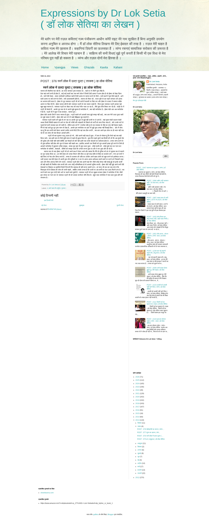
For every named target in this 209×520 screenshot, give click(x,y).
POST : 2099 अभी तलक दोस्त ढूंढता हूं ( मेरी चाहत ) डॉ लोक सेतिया (157, 270)
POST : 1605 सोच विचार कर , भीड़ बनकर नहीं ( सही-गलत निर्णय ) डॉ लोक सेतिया (157, 219)
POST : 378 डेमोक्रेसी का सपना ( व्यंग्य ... (150, 429)
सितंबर (139, 447)
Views (74, 67)
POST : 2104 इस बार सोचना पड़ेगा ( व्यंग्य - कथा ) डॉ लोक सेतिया (156, 321)
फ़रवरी (139, 470)
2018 (137, 403)
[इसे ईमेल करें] (71, 184)
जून (138, 457)
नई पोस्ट (44, 205)
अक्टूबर (140, 443)
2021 (137, 394)
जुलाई (139, 453)
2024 (137, 384)
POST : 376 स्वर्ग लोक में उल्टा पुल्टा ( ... (150, 436)
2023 (137, 387)
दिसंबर (139, 423)
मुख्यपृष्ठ (81, 205)
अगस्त (139, 450)
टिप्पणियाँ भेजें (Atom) (54, 209)
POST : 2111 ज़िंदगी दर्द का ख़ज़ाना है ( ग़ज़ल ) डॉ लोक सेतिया (157, 303)
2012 (137, 478)
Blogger (111, 514)
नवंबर (139, 426)
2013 (137, 420)
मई (138, 460)
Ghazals (89, 67)
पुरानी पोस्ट (120, 205)
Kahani (118, 67)
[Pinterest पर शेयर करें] (82, 184)
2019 (137, 400)
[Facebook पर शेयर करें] (79, 184)
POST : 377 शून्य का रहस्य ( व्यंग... (148, 432)
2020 (137, 397)
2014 (137, 417)
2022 (137, 390)
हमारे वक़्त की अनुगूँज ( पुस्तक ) (57, 188)
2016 (137, 410)
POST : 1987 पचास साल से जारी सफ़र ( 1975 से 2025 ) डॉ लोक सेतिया (157, 200)
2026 (137, 377)
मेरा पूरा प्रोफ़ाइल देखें (139, 100)
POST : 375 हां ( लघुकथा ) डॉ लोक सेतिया (151, 439)
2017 (137, 407)
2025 (137, 380)
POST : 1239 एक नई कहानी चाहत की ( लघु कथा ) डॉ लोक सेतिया (156, 253)
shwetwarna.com (47, 493)
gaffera (96, 514)
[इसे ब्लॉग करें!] (74, 184)
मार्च (138, 467)
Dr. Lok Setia (154, 82)
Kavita (104, 67)
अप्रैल (139, 463)
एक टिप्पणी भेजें (48, 200)
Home (45, 67)
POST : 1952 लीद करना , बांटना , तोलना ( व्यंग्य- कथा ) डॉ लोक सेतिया (157, 236)
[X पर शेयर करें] (77, 184)
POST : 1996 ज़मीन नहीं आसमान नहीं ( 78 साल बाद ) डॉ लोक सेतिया (157, 183)
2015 (137, 413)
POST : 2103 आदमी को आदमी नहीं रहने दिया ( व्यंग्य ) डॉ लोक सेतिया (157, 287)
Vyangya (59, 67)
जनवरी (139, 473)
